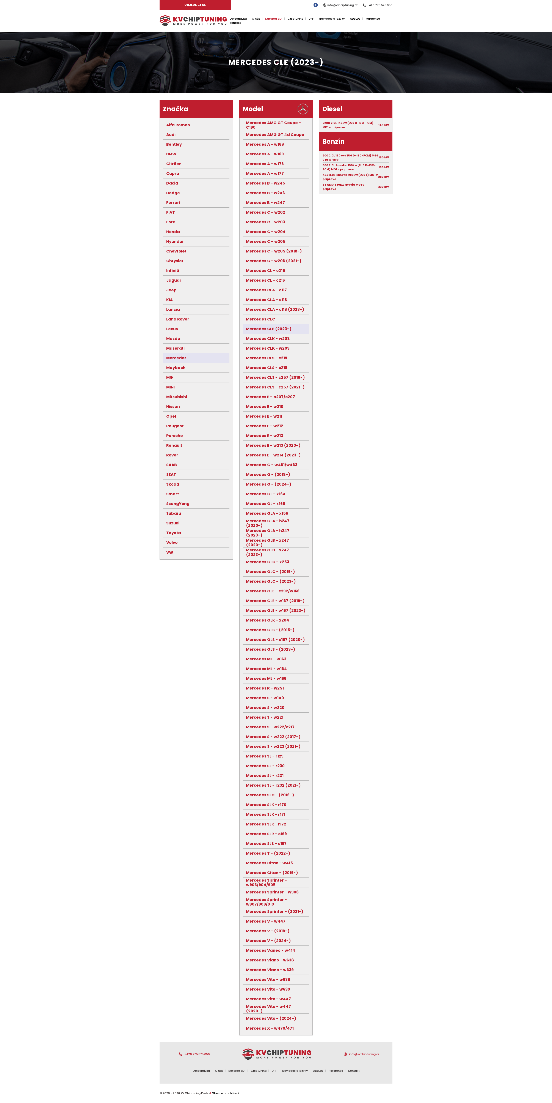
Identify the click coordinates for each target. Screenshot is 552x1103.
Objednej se (195, 5)
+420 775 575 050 (379, 5)
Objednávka (238, 19)
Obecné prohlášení (225, 1093)
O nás (256, 19)
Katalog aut (273, 19)
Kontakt (235, 23)
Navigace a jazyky (332, 19)
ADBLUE (355, 19)
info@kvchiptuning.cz (342, 5)
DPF (311, 19)
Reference (372, 19)
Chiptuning (295, 19)
